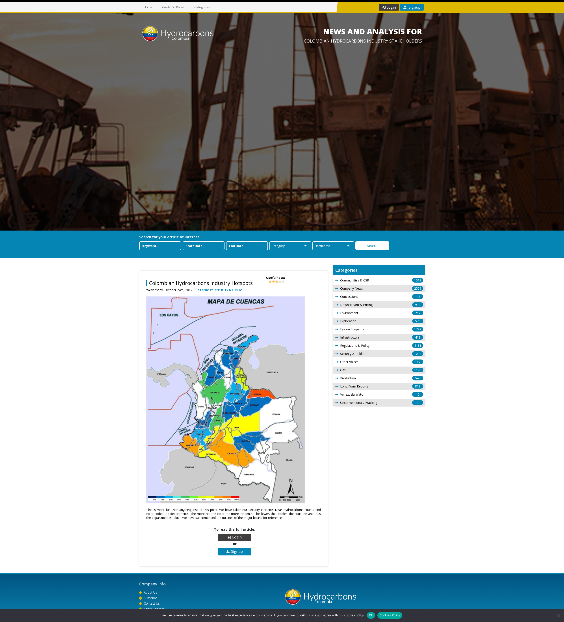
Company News (380, 288)
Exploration (380, 321)
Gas (380, 370)
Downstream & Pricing (380, 305)
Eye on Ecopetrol (380, 329)
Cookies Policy (390, 615)
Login (391, 7)
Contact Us (152, 603)
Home (148, 7)
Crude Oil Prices (173, 7)
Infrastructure (380, 337)
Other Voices (380, 362)
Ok (371, 615)
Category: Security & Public (220, 290)
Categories (202, 7)
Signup (414, 7)
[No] (558, 615)
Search (372, 245)
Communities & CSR (380, 280)
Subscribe (151, 598)
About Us (150, 592)
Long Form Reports (380, 386)
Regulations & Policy (380, 345)
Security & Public (380, 354)
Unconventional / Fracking (379, 402)
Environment (380, 313)
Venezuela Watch (379, 394)
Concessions (380, 296)
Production (380, 378)
